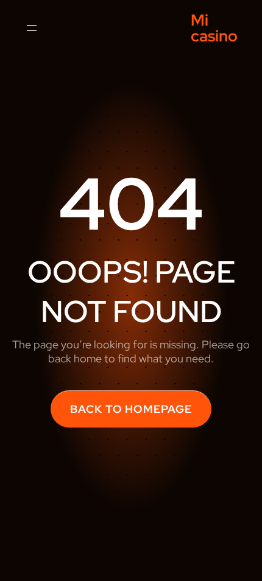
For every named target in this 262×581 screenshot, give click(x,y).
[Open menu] (31, 28)
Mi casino (214, 28)
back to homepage (130, 409)
